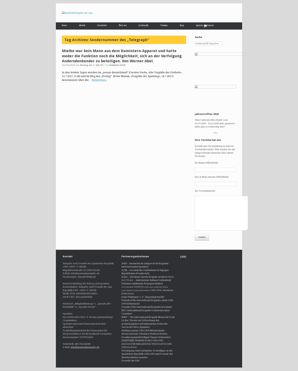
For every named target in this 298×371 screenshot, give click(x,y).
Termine (164, 25)
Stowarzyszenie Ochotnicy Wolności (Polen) (144, 333)
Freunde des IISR (130, 360)
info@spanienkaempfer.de (85, 347)
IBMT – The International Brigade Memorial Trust (148, 317)
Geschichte (102, 25)
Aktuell (82, 25)
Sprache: (200, 25)
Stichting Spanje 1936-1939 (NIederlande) (143, 330)
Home (64, 25)
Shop (182, 25)
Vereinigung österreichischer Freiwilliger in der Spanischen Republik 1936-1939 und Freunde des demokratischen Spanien (147, 354)
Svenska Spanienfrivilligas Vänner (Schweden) (146, 337)
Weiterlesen (99, 80)
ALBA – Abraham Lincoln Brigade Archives (144, 277)
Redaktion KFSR (117, 65)
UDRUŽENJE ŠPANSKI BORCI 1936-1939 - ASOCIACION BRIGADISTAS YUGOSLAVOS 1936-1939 (146, 343)
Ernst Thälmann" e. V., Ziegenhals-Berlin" (143, 297)
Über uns (123, 25)
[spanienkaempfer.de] (77, 13)
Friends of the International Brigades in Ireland (146, 307)
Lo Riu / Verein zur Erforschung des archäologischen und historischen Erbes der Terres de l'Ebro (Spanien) (144, 323)
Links (183, 256)
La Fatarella (143, 25)
